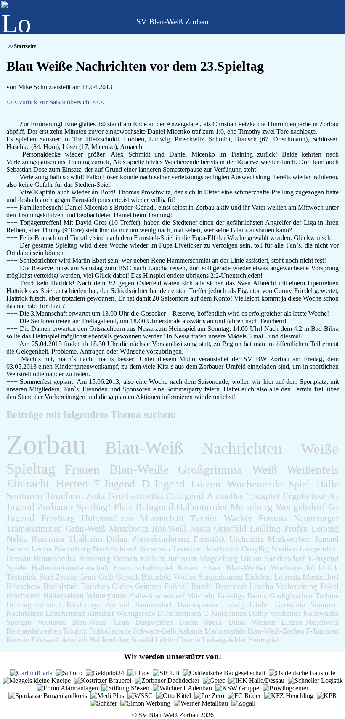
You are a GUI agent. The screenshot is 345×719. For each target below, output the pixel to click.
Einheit (152, 558)
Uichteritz (246, 538)
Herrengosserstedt (33, 604)
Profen (296, 528)
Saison (17, 548)
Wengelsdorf (301, 507)
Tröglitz (75, 631)
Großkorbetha (135, 495)
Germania (290, 604)
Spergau (18, 622)
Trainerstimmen (34, 529)
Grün (121, 622)
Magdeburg (218, 558)
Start (46, 577)
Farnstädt (210, 538)
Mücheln (200, 595)
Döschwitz (221, 548)
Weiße (320, 449)
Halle (327, 484)
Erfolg (234, 604)
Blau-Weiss (89, 622)
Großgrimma (210, 469)
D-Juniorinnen (179, 613)
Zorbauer (55, 507)
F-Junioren (322, 631)
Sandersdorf (284, 558)
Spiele (16, 567)
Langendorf (319, 548)
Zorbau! (117, 604)
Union (251, 558)
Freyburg (58, 518)
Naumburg (72, 548)
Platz (123, 507)
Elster (212, 567)
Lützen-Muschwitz (310, 622)
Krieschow (23, 586)
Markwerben (289, 538)
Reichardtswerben (33, 631)
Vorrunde (51, 622)
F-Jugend (114, 484)
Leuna (41, 548)
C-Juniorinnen (225, 613)
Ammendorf (153, 604)
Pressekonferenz (161, 538)
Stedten (284, 548)
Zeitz (95, 495)
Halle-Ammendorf (157, 595)
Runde (201, 586)
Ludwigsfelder (224, 640)
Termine (186, 548)
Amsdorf (100, 613)
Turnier (203, 518)
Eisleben (258, 577)
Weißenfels (313, 469)
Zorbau (46, 444)
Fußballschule (110, 631)
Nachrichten (242, 448)
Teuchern (64, 495)
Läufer (259, 604)
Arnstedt (74, 640)
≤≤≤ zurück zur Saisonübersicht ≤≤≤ (55, 102)
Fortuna (272, 518)
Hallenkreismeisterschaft (70, 567)
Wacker (238, 518)
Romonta (48, 538)
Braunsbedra (54, 558)
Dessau (18, 558)
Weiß (265, 469)
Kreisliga (231, 595)
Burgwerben (154, 622)
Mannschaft (162, 518)
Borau (188, 622)
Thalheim (85, 538)
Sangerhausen (221, 577)
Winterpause (106, 595)
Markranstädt (224, 631)
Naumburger (316, 518)
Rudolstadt (60, 586)
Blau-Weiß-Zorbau (275, 631)
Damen (125, 558)
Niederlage (83, 604)
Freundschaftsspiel (142, 567)
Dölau (117, 538)
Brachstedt (23, 595)
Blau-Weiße (139, 469)
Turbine (327, 595)
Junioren (181, 558)
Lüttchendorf (65, 613)
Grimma (148, 586)
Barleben (95, 586)
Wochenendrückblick (305, 567)
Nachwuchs (321, 613)
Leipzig (325, 528)
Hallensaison (63, 595)
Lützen (205, 484)
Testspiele (21, 577)
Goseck (128, 577)
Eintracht (27, 483)
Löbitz (165, 640)
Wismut (263, 622)
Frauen (82, 469)
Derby (258, 613)
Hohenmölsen (107, 518)
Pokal (329, 586)
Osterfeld (230, 528)
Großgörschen (291, 595)
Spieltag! (93, 507)
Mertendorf (321, 577)
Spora (213, 622)
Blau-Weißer (246, 567)
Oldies (122, 586)
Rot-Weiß (169, 529)
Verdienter (285, 613)
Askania (190, 631)
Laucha (261, 586)
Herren (72, 483)
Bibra (236, 622)
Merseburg (251, 507)
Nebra (17, 538)
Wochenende (254, 484)
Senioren (24, 495)
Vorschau (154, 548)
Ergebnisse (304, 495)
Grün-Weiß (86, 529)
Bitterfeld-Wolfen (169, 577)
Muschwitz (129, 529)
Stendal (142, 640)
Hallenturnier (202, 507)
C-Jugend (185, 495)
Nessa (200, 528)
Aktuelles (225, 495)
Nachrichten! (115, 548)
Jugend (327, 538)
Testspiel (263, 495)
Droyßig (255, 548)
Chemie (188, 640)
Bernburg (95, 558)
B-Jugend (154, 507)
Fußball (176, 586)
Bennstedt (231, 586)
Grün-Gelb (96, 577)
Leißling (265, 528)
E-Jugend (323, 558)
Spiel (299, 484)
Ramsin (17, 640)
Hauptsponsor (199, 604)
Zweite (66, 577)
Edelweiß (45, 640)
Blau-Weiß (144, 448)
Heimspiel (263, 640)
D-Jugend (163, 484)
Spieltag (31, 469)
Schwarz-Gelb (154, 631)
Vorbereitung (297, 586)
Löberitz (287, 577)
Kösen (188, 567)
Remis (257, 595)
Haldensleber (109, 640)
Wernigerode (135, 613)
